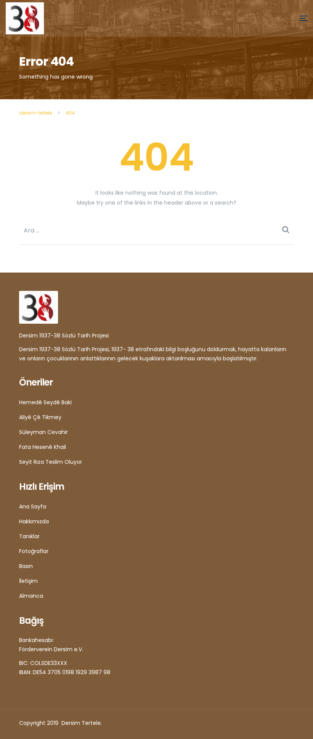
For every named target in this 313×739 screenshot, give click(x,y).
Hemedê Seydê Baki (45, 402)
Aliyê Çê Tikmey (40, 417)
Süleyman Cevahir (43, 432)
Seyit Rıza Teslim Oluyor (50, 462)
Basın (26, 566)
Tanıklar (29, 536)
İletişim (28, 581)
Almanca (31, 596)
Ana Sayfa (32, 506)
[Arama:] (156, 230)
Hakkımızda (34, 521)
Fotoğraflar (33, 551)
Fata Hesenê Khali (42, 447)
